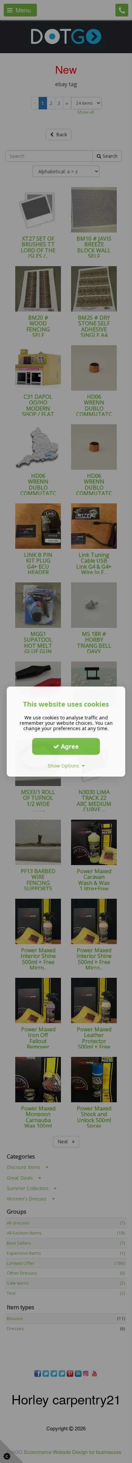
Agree (69, 746)
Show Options (65, 765)
